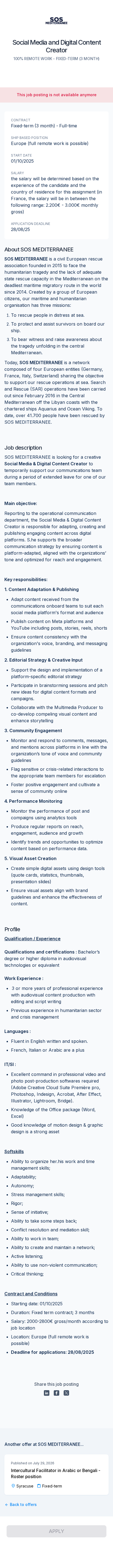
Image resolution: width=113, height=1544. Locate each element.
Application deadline (30, 224)
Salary (17, 173)
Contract (20, 120)
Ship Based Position (29, 138)
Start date (21, 155)
